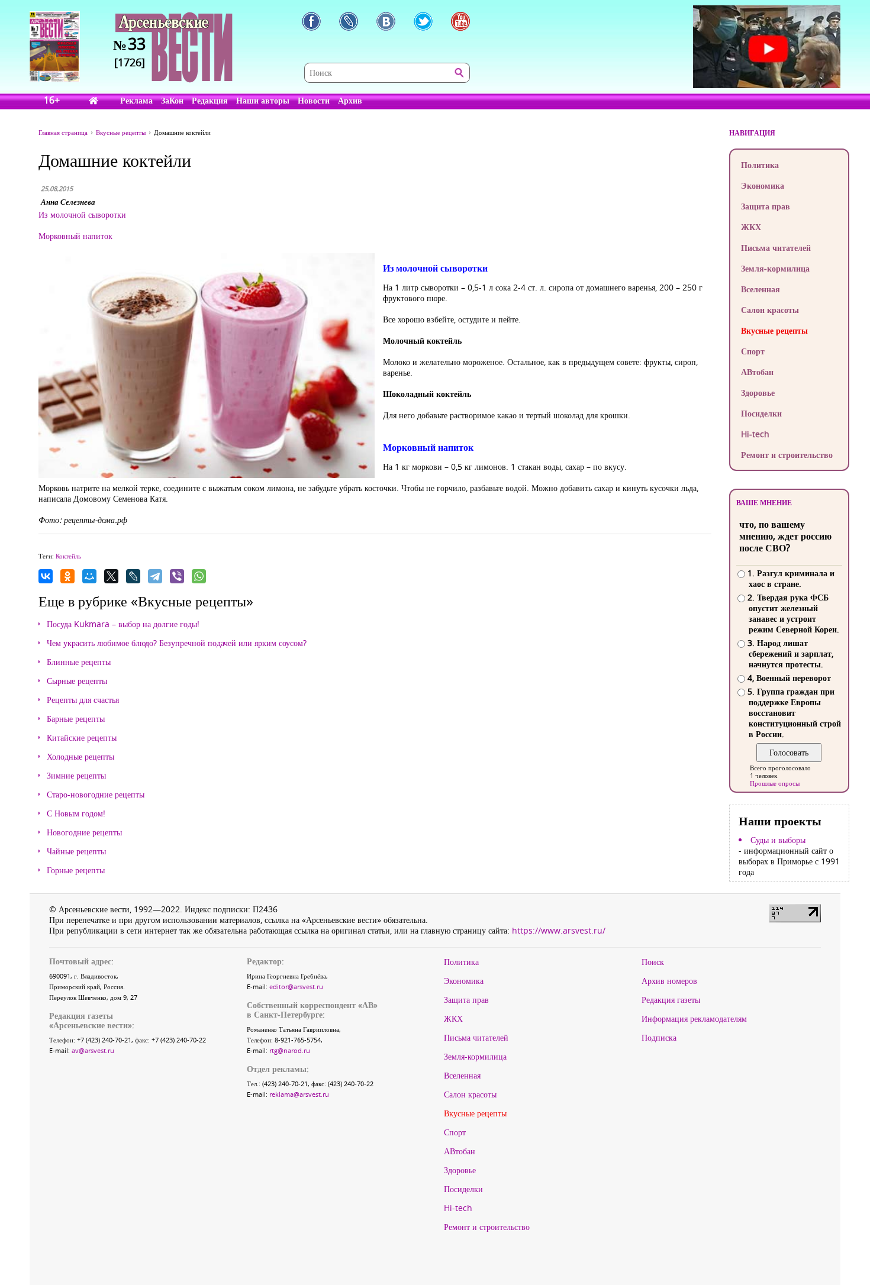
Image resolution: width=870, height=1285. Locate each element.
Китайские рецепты (82, 737)
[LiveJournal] (133, 576)
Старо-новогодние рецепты (95, 794)
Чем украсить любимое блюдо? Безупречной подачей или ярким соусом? (177, 643)
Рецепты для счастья (83, 700)
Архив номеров (669, 981)
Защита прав (765, 206)
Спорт (753, 351)
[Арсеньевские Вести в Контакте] (385, 21)
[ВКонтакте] (45, 576)
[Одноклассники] (67, 576)
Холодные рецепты (80, 756)
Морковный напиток (75, 235)
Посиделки (761, 413)
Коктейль (68, 555)
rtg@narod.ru (289, 1050)
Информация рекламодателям (694, 1018)
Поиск (653, 962)
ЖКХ (751, 227)
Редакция (210, 100)
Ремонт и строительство (787, 454)
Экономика (762, 185)
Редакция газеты (671, 1000)
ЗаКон (172, 100)
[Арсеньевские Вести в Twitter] (423, 21)
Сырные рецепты (77, 681)
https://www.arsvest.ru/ (558, 930)
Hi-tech (755, 434)
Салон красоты (770, 309)
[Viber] (177, 576)
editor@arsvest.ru (296, 986)
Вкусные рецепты (774, 330)
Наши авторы (262, 100)
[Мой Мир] (89, 576)
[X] (111, 576)
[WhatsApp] (199, 576)
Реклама (136, 100)
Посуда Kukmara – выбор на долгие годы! (123, 624)
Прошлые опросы (775, 783)
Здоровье (758, 392)
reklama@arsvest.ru (299, 1094)
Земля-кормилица (775, 268)
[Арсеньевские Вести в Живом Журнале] (348, 21)
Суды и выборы (777, 840)
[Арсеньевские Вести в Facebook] (311, 21)
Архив (350, 100)
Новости (314, 100)
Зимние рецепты (76, 775)
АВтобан (757, 371)
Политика (760, 164)
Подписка (659, 1037)
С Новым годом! (76, 813)
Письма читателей (776, 247)
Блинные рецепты (79, 662)
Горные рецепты (76, 870)
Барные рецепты (76, 718)
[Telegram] (155, 576)
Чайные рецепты (76, 851)
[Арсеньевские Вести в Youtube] (460, 21)
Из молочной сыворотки (82, 214)
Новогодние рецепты (84, 832)
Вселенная (760, 289)
